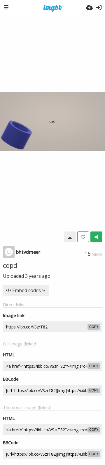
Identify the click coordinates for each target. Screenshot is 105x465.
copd (10, 265)
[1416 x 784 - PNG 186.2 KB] (70, 236)
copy (93, 326)
